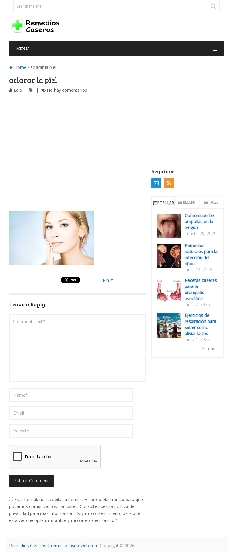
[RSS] (169, 183)
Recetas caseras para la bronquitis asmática (201, 289)
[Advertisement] (77, 152)
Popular (165, 202)
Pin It (108, 280)
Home (19, 67)
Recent (189, 202)
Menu (22, 48)
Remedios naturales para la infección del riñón (201, 254)
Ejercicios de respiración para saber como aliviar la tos (200, 324)
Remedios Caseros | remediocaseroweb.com (54, 545)
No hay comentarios (67, 90)
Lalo (18, 90)
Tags (213, 202)
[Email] (156, 183)
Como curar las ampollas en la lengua (200, 221)
